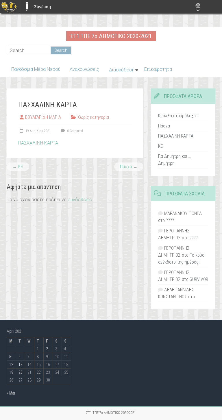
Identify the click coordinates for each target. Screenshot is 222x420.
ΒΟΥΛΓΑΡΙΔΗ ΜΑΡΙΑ (43, 117)
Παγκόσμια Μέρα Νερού (35, 69)
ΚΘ (17, 166)
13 (20, 364)
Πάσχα (129, 166)
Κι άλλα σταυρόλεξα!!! (178, 116)
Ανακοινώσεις (84, 69)
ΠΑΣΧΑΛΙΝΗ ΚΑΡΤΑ (38, 143)
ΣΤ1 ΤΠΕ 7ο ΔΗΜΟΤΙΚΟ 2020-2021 (111, 36)
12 (11, 364)
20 (20, 372)
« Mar (11, 393)
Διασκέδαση (121, 70)
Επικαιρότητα (158, 69)
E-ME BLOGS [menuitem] (26, 6)
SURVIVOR (199, 279)
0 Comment (74, 131)
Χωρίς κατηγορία (93, 117)
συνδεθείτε (80, 199)
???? (170, 220)
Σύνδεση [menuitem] (42, 6)
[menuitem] (9, 6)
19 (11, 372)
